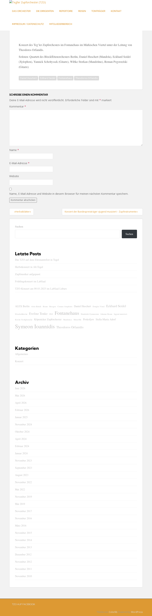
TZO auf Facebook (23, 604)
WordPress (137, 612)
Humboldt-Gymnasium (90, 314)
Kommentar (17, 106)
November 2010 (23, 576)
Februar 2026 (22, 410)
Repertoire (66, 11)
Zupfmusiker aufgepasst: (28, 274)
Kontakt (116, 11)
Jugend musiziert (120, 314)
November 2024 (23, 424)
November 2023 (23, 460)
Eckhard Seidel (47, 78)
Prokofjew (88, 319)
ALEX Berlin (22, 306)
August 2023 (21, 475)
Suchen (19, 226)
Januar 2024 (21, 453)
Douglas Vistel (99, 306)
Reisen (82, 11)
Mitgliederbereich (60, 24)
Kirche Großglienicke (23, 319)
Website (14, 176)
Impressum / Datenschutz (28, 24)
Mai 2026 (20, 395)
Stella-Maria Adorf (106, 319)
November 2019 (23, 496)
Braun (45, 306)
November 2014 (23, 540)
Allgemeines (21, 354)
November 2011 (23, 569)
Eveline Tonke (38, 313)
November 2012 (23, 561)
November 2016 (23, 518)
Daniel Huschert (28, 78)
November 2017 (23, 511)
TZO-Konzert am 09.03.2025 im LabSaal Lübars (41, 288)
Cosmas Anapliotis (64, 306)
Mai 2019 (20, 504)
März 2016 (20, 525)
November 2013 (23, 547)
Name (14, 150)
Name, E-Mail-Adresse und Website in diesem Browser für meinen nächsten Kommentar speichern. (68, 193)
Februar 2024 (22, 446)
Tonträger (98, 11)
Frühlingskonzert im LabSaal (30, 281)
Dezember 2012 (23, 554)
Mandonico (67, 319)
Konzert (19, 361)
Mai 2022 (20, 489)
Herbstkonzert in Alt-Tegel (29, 267)
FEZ (51, 314)
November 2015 (23, 532)
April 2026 (21, 402)
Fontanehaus (65, 78)
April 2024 (21, 439)
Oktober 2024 (22, 431)
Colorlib (113, 612)
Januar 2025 (21, 417)
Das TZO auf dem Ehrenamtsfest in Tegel (37, 259)
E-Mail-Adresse (19, 163)
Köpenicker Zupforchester (48, 319)
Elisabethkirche (21, 314)
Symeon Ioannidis (35, 326)
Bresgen (52, 306)
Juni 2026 (20, 388)
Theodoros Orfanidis (86, 78)
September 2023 (23, 467)
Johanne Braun (106, 314)
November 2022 (23, 482)
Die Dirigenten (45, 11)
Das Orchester (21, 11)
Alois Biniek (36, 306)
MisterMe (77, 319)
